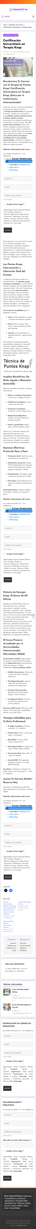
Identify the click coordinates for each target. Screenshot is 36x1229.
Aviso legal (18, 1081)
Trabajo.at (20, 1203)
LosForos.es (21, 1198)
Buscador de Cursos (11, 35)
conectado (23, 968)
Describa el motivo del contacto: (17, 1140)
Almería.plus (27, 1196)
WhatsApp (13, 170)
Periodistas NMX (21, 1201)
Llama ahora (14, 167)
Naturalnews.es (10, 1201)
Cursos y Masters (16, 1205)
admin (7, 52)
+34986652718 (24, 165)
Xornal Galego (15, 1208)
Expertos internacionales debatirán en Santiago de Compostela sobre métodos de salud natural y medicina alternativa (9, 908)
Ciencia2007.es (10, 1198)
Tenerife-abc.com (10, 1203)
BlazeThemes (22, 1225)
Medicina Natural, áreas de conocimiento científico (8, 924)
